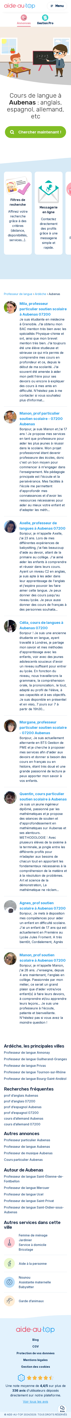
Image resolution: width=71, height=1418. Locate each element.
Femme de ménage (33, 1235)
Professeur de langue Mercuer (26, 1188)
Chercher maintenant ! (39, 132)
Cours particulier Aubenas (23, 1160)
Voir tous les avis (35, 1402)
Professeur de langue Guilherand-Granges (35, 1059)
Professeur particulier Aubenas (27, 1140)
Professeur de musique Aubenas (28, 1153)
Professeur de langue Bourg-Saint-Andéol (35, 1079)
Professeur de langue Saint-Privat (29, 1201)
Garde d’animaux (31, 1301)
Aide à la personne (33, 1264)
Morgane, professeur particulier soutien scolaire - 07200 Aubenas (43, 727)
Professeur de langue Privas (25, 1066)
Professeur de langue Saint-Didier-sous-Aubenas (34, 1209)
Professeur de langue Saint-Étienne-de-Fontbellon (33, 1178)
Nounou (24, 1277)
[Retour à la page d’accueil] (20, 6)
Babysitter (26, 1287)
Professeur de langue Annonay (27, 1052)
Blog (35, 1339)
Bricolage (26, 1249)
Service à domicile (32, 1245)
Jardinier (25, 1240)
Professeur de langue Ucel (23, 1194)
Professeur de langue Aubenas (27, 1147)
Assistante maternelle (35, 1282)
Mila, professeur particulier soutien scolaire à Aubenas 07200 (43, 309)
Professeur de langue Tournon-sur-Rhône (35, 1072)
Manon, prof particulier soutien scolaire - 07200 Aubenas (41, 418)
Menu (59, 6)
